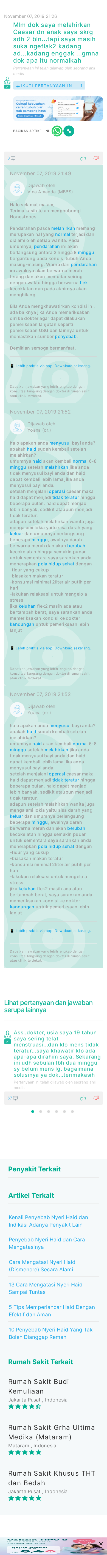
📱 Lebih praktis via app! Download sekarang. (50, 366)
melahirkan (63, 228)
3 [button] (48, 1111)
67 (10, 1098)
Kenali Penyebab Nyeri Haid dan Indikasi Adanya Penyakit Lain (48, 1221)
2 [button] (40, 1111)
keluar (16, 533)
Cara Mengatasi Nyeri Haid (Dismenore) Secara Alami (42, 1266)
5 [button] (64, 1111)
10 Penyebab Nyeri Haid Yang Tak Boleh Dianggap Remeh (50, 1333)
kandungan (22, 624)
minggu (86, 252)
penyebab (65, 336)
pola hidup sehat (56, 563)
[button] (53, 158)
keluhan (27, 606)
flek (84, 282)
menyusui (60, 443)
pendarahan (47, 246)
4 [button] (56, 1111)
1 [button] (32, 1111)
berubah (76, 545)
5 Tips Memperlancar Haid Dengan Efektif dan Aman (52, 1311)
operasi (57, 491)
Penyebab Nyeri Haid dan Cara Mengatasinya (47, 1243)
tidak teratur (65, 497)
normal (62, 234)
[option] (53, 1066)
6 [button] (72, 1111)
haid (31, 449)
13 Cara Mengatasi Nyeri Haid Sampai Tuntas (46, 1288)
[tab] (53, 560)
